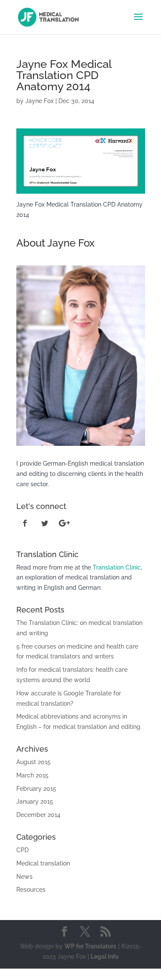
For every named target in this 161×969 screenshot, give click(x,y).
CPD (22, 850)
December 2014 (38, 814)
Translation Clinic (117, 567)
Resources (31, 889)
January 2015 (34, 801)
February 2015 (36, 788)
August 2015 (33, 762)
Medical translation (43, 863)
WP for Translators (90, 946)
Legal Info (104, 956)
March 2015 (32, 775)
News (24, 876)
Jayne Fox (39, 101)
